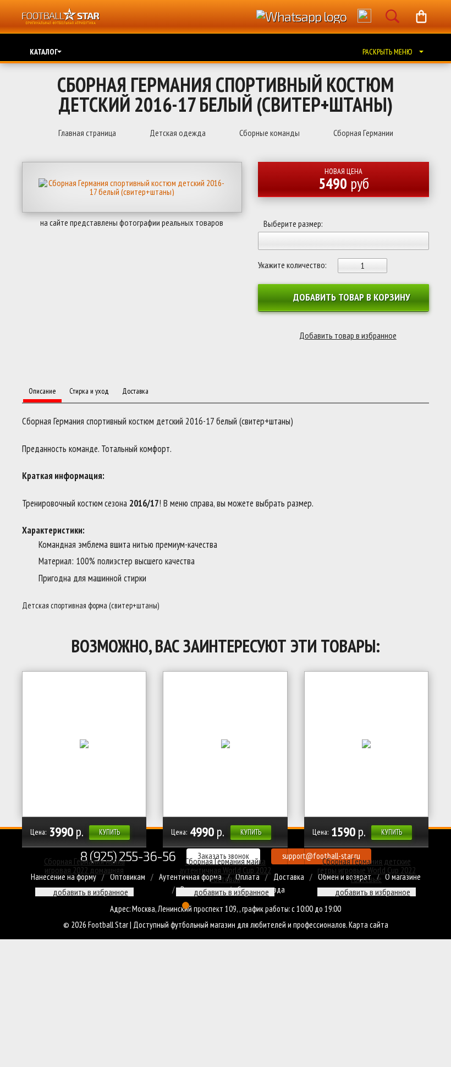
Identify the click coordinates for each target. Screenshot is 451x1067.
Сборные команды (269, 132)
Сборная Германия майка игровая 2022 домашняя (84, 865)
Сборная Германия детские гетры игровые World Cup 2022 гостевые (366, 870)
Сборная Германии (363, 132)
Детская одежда (178, 132)
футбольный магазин (202, 924)
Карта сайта (368, 924)
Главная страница (87, 132)
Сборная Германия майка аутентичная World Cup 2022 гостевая (225, 870)
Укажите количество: (292, 264)
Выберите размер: (293, 224)
